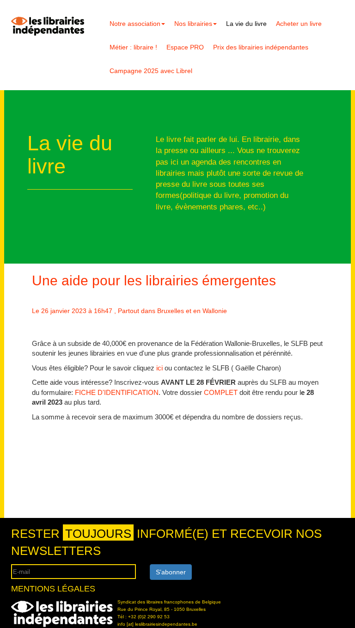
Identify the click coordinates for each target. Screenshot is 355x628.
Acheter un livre (299, 23)
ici (160, 368)
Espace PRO (185, 47)
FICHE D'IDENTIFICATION (116, 392)
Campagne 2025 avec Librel (151, 70)
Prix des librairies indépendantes (260, 47)
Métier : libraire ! (133, 47)
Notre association (135, 23)
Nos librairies (193, 23)
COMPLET (221, 392)
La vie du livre (246, 23)
